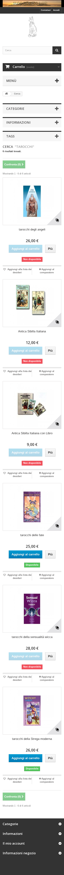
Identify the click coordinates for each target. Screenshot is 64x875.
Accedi (56, 10)
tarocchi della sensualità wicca (32, 637)
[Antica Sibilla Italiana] (32, 303)
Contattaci (46, 10)
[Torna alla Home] (6, 94)
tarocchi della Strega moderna (32, 739)
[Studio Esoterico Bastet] (32, 26)
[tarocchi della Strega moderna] (32, 711)
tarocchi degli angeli (32, 229)
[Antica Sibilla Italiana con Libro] (32, 405)
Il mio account (14, 843)
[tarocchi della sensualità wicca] (32, 609)
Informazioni (18, 122)
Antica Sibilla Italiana (32, 331)
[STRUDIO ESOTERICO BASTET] (32, 3)
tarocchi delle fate (32, 535)
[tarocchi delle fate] (32, 507)
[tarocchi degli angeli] (32, 201)
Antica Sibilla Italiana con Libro (32, 433)
